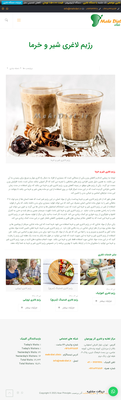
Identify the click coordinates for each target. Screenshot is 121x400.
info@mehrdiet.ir (72, 9)
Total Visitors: (27, 363)
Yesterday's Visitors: (27, 356)
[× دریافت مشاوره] (113, 391)
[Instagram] (3, 9)
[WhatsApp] (7, 9)
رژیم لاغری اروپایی (32, 300)
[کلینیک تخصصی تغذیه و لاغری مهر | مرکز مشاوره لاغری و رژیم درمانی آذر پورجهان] (106, 20)
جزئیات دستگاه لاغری (12, 2)
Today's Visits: (32, 345)
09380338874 (109, 9)
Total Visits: (27, 360)
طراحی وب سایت (106, 393)
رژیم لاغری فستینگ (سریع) (64, 300)
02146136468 (92, 9)
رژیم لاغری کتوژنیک (105, 293)
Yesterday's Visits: (28, 352)
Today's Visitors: (31, 348)
